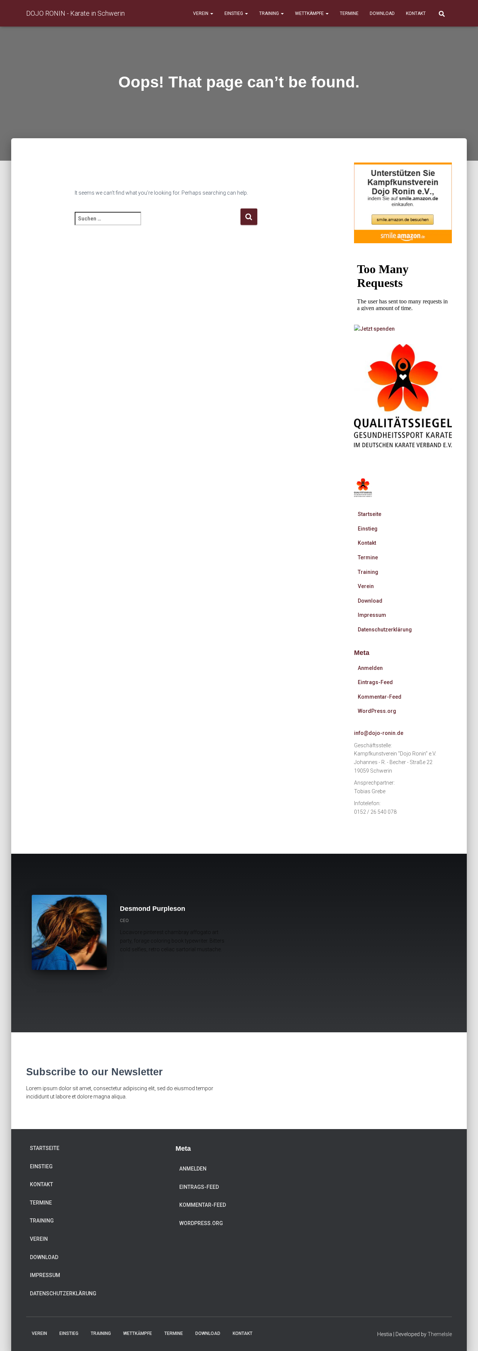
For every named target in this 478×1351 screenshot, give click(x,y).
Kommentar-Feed (379, 697)
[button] (211, 13)
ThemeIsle (440, 1334)
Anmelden (370, 668)
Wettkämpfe (310, 13)
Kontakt (416, 13)
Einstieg (234, 13)
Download (382, 13)
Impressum (372, 615)
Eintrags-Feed (375, 682)
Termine (349, 13)
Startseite (369, 514)
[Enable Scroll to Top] (463, 1336)
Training (269, 13)
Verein (201, 13)
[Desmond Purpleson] (128, 971)
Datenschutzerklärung (385, 630)
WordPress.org (377, 711)
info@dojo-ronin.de (378, 733)
